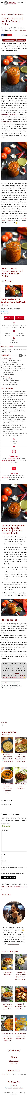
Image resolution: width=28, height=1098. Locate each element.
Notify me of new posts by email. (13, 873)
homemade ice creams (8, 114)
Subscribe (5, 477)
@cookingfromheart (14, 458)
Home (3, 14)
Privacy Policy (14, 1061)
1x (20, 355)
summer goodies (6, 121)
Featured (14, 1085)
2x (22, 355)
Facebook (22, 675)
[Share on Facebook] (2, 35)
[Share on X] (5, 35)
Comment (5, 830)
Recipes (9, 14)
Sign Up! (5, 1074)
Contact (14, 1063)
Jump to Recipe (9, 40)
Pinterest (5, 677)
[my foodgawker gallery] (14, 1088)
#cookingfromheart (8, 460)
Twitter (21, 677)
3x (25, 355)
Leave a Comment (20, 30)
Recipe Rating (5, 824)
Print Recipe (21, 40)
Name (3, 854)
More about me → (13, 944)
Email (3, 861)
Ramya (6, 305)
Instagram (12, 677)
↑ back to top (14, 1050)
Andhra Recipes (18, 14)
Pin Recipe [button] (21, 317)
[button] (1, 311)
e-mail (17, 673)
